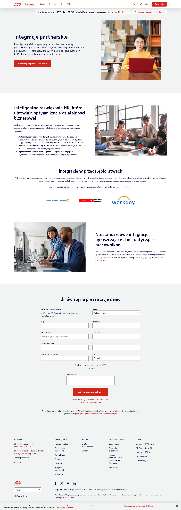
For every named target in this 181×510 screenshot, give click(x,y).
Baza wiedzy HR (55, 4)
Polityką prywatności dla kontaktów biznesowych (96, 413)
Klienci (42, 4)
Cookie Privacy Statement (64, 508)
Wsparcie (144, 4)
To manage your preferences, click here (138, 506)
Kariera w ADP (142, 452)
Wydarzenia (114, 467)
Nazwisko (96, 322)
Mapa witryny (61, 489)
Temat (95, 309)
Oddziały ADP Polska (145, 444)
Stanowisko (97, 332)
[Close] (177, 506)
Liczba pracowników (49, 354)
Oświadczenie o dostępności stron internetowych (105, 489)
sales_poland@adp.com (117, 12)
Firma (94, 343)
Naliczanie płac (61, 444)
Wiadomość (71, 374)
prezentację (101, 260)
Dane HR (58, 463)
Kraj (94, 354)
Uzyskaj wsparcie (21, 457)
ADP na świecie (142, 448)
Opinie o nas (114, 444)
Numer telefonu (47, 343)
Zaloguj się (159, 4)
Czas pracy (59, 459)
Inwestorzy (141, 460)
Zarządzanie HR (61, 455)
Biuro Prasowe (142, 456)
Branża (85, 450)
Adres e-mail (46, 332)
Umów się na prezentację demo (149, 12)
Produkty (59, 474)
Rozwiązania (30, 4)
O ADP (68, 4)
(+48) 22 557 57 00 (99, 399)
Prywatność (75, 489)
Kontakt (18, 439)
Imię (42, 322)
